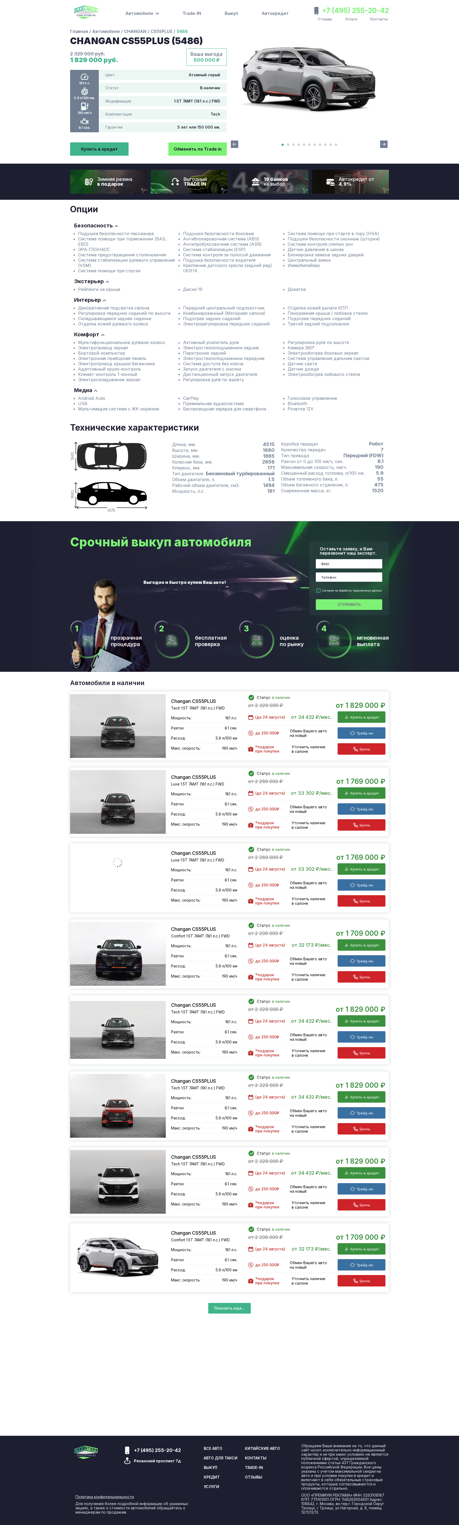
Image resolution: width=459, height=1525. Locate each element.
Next (384, 144)
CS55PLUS (161, 31)
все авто (213, 1448)
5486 (182, 31)
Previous (234, 144)
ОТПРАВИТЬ (349, 604)
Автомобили (106, 31)
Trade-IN (191, 13)
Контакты (379, 19)
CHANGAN (135, 31)
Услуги (351, 19)
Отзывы (325, 19)
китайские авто (262, 1448)
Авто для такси (220, 1458)
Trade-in (254, 1467)
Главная (79, 31)
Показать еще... (229, 1308)
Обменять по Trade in (198, 149)
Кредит (212, 1477)
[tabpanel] (309, 80)
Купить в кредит (99, 149)
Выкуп (231, 13)
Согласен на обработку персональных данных (352, 590)
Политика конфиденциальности (104, 1497)
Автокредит (275, 13)
